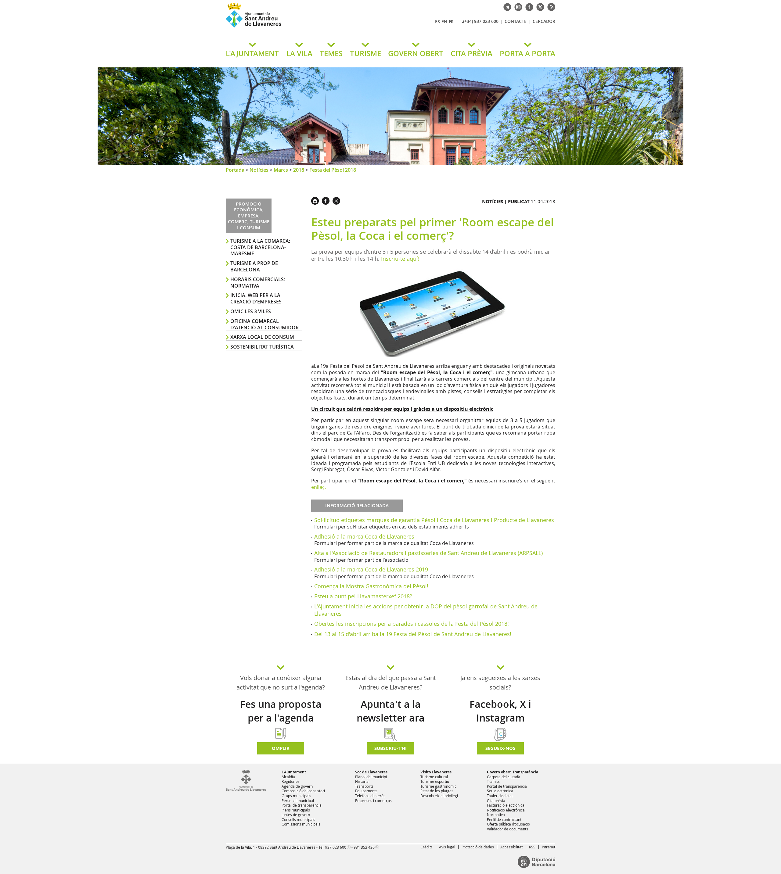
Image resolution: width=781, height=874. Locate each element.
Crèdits (426, 846)
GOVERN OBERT (415, 53)
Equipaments (366, 790)
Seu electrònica (500, 790)
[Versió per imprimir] (316, 200)
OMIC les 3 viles (250, 311)
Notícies (259, 170)
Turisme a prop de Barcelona (254, 266)
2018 (298, 170)
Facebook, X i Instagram (500, 711)
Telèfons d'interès (370, 795)
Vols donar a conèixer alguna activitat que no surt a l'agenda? (280, 682)
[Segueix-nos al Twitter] (538, 6)
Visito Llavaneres (436, 772)
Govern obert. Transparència (512, 772)
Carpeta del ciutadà (503, 776)
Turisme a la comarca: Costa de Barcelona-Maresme (260, 247)
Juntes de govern (296, 814)
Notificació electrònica (506, 810)
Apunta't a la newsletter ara (391, 711)
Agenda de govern (297, 786)
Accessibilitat (511, 846)
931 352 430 (364, 847)
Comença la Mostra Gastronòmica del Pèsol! (371, 586)
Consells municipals (298, 819)
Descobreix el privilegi (439, 795)
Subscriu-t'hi (390, 748)
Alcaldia (288, 776)
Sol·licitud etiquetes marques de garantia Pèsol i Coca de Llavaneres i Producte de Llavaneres (434, 520)
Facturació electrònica (505, 805)
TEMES (331, 53)
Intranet (548, 846)
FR (451, 21)
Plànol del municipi (371, 776)
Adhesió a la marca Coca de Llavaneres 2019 (371, 569)
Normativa (496, 814)
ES (437, 21)
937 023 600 (335, 847)
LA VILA (299, 53)
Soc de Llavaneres (371, 772)
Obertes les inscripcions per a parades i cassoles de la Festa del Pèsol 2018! (411, 623)
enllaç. (318, 487)
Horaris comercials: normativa (257, 282)
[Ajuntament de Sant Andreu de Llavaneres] (246, 789)
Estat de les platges (436, 790)
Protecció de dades (478, 846)
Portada (235, 170)
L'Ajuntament (294, 772)
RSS (532, 846)
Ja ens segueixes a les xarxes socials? (500, 682)
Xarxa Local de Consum (262, 337)
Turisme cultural (434, 776)
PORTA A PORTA (527, 53)
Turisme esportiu (434, 781)
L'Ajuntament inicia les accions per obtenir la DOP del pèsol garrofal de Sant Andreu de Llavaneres (426, 610)
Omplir (281, 748)
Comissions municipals (301, 824)
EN (444, 21)
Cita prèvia (496, 800)
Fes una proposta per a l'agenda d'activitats (281, 717)
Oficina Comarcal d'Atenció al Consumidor (264, 324)
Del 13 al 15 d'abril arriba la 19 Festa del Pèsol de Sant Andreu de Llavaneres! (412, 634)
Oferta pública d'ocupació (508, 824)
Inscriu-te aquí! (400, 258)
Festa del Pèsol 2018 (332, 170)
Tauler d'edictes (500, 795)
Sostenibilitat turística (262, 346)
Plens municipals (296, 810)
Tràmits (493, 781)
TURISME (365, 53)
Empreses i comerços (373, 800)
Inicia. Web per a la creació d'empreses (256, 298)
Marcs (281, 170)
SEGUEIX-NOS (500, 748)
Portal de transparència (302, 805)
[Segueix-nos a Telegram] (505, 6)
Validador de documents (507, 828)
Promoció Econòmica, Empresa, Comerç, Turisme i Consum (248, 216)
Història (362, 781)
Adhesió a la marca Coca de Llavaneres (364, 536)
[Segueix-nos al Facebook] (527, 6)
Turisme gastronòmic (438, 786)
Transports (364, 786)
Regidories (291, 781)
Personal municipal (298, 800)
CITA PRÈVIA (471, 53)
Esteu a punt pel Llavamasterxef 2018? (363, 596)
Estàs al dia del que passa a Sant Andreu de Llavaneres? (390, 682)
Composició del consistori (303, 790)
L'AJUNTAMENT (252, 53)
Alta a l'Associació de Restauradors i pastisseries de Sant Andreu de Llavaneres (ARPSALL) (428, 553)
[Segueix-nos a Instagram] (516, 6)
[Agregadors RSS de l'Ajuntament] (549, 6)
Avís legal (447, 846)
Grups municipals (296, 795)
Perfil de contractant (504, 819)
